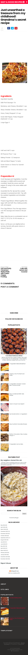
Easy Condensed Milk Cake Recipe (16, 394)
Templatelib (21, 644)
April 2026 (3, 527)
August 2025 (3, 539)
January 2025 (4, 554)
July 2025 (3, 542)
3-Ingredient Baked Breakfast (17, 364)
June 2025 (3, 544)
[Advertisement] (14, 47)
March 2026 (3, 529)
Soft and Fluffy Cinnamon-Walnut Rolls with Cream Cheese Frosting (6, 272)
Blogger (16, 517)
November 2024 (4, 558)
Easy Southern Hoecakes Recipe (18, 424)
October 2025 (4, 535)
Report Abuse (6, 563)
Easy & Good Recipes (12, 2)
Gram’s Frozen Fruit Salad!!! (16, 404)
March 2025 (3, 550)
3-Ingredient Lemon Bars (16, 444)
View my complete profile (14, 573)
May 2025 (3, 546)
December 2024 (4, 556)
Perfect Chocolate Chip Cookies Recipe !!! (18, 434)
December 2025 (4, 531)
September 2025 (4, 537)
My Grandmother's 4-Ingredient (18, 414)
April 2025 (3, 548)
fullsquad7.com (15, 571)
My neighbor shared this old (11, 460)
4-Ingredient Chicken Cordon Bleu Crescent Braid (17, 384)
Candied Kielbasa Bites (14, 356)
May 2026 (3, 525)
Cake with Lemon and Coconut (23, 269)
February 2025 (4, 552)
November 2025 (4, 533)
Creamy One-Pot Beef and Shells (16, 374)
